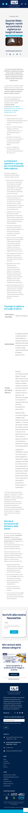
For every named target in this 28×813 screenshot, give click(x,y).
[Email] (20, 54)
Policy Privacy (18, 723)
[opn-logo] (21, 797)
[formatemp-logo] (14, 797)
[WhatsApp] (13, 54)
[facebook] (14, 712)
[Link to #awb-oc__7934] (25, 4)
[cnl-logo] (6, 797)
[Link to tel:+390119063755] (3, 4)
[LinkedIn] (10, 54)
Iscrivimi (14, 632)
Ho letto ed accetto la (13, 723)
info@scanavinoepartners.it (14, 751)
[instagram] (17, 712)
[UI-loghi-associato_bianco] (6, 794)
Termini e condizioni (20, 807)
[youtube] (22, 712)
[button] (9, 679)
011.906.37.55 (9, 747)
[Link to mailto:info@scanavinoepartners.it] (6, 4)
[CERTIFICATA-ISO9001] (21, 794)
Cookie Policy (12, 807)
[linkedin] (19, 712)
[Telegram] (17, 54)
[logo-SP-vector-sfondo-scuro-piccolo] (14, 1)
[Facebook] (6, 54)
